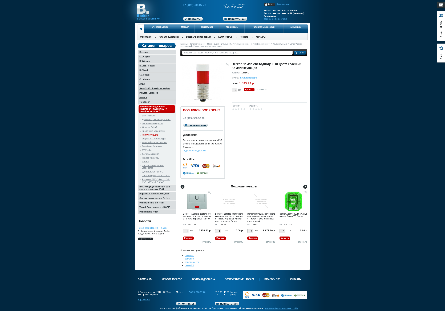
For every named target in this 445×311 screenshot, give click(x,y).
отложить (261, 89)
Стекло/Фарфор (160, 27)
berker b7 (189, 255)
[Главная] (140, 28)
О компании (146, 37)
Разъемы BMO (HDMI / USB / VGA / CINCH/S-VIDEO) (156, 180)
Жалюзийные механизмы (154, 142)
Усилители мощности (152, 123)
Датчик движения (150, 154)
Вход (270, 4)
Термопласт (207, 27)
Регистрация (283, 4)
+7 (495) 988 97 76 (194, 4)
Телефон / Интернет (152, 146)
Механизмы (232, 27)
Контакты (260, 37)
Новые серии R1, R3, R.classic (152, 228)
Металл (185, 27)
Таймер (145, 161)
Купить (249, 89)
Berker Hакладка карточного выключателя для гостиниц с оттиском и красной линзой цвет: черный (261, 217)
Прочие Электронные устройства (153, 166)
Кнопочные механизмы (153, 131)
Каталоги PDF (225, 37)
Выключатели (149, 116)
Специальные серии (263, 27)
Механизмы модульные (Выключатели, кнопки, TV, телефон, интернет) (238, 44)
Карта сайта (144, 299)
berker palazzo (192, 262)
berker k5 (189, 265)
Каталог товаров (197, 44)
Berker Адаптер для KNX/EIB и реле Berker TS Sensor (294, 215)
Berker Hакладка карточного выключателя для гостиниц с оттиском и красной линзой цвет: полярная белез (229, 217)
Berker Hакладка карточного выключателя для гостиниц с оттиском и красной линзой (197, 216)
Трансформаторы (151, 158)
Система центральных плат (156, 175)
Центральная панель (152, 172)
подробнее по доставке (275, 19)
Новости (244, 37)
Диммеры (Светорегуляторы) (156, 119)
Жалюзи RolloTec (150, 127)
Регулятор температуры (154, 138)
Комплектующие (280, 44)
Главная (184, 44)
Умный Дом (295, 27)
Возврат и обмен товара (198, 37)
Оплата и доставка (169, 37)
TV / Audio (147, 150)
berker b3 (189, 259)
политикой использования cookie (281, 308)
